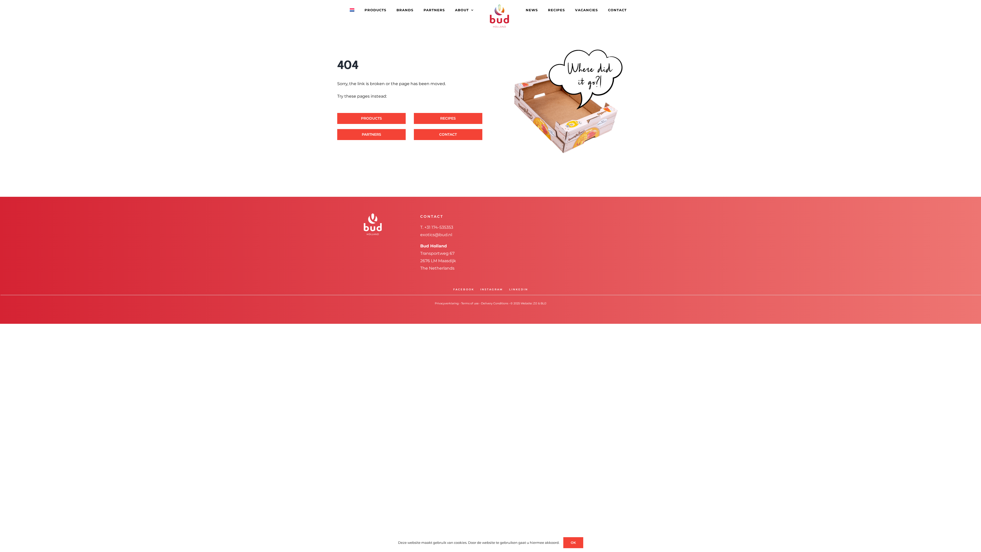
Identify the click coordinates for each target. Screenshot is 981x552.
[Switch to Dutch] (366, 9)
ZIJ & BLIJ (539, 303)
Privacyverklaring (447, 303)
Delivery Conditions (494, 303)
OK (573, 542)
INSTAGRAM (491, 289)
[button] (618, 9)
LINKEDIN (518, 289)
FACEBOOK (463, 289)
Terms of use (470, 303)
